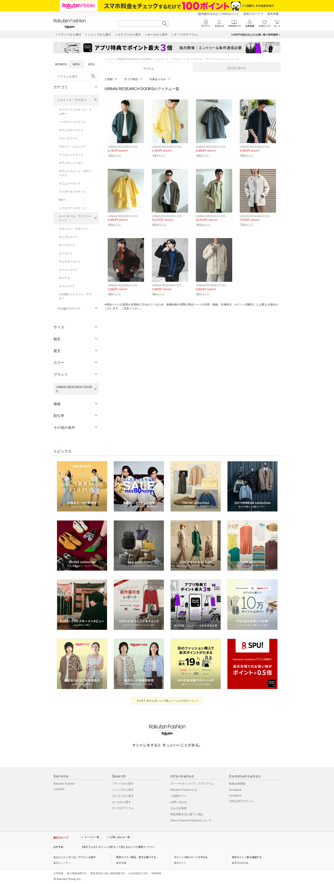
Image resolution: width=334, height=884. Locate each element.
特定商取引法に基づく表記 (186, 814)
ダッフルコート (68, 237)
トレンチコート (68, 138)
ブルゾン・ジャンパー (72, 146)
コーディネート (236, 67)
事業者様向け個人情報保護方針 (107, 873)
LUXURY (59, 789)
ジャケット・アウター (72, 100)
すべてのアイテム (123, 808)
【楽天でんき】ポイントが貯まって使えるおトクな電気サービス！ (118, 846)
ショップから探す (123, 789)
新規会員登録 (237, 783)
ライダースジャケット (72, 191)
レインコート (67, 286)
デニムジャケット (70, 183)
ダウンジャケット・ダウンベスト (75, 173)
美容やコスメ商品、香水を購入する (136, 857)
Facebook (235, 789)
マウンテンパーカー (71, 163)
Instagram (235, 795)
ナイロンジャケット (71, 154)
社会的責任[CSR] (138, 873)
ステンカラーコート (71, 130)
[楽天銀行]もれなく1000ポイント (218, 13)
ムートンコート (68, 269)
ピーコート (65, 253)
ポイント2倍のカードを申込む (191, 857)
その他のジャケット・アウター (75, 296)
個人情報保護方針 (77, 873)
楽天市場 (272, 13)
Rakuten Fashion (64, 783)
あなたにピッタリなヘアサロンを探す (74, 857)
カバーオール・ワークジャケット (75, 218)
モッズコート (67, 245)
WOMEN (61, 64)
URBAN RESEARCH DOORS (134, 59)
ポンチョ (64, 277)
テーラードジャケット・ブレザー (75, 111)
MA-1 (62, 199)
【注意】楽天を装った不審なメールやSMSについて (167, 700)
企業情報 (58, 873)
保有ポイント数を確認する (247, 857)
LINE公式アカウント (241, 801)
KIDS (91, 64)
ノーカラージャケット (72, 122)
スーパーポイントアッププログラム (192, 783)
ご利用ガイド (178, 796)
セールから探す (121, 802)
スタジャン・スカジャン (74, 228)
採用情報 (156, 873)
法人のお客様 (178, 808)
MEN (76, 64)
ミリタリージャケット (72, 208)
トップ (109, 59)
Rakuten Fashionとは (183, 789)
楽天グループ (252, 13)
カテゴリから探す (123, 796)
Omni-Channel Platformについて (190, 820)
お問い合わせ (178, 802)
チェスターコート (70, 261)
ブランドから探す (123, 783)
